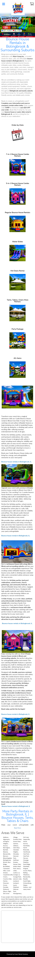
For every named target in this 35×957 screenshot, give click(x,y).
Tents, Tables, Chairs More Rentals (17, 301)
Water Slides (17, 242)
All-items (17, 358)
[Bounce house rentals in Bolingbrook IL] (17, 25)
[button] (3, 4)
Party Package (17, 329)
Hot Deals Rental (17, 271)
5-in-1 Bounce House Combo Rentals (17, 184)
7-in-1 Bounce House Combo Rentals (17, 155)
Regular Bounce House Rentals (17, 212)
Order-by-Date (18, 125)
